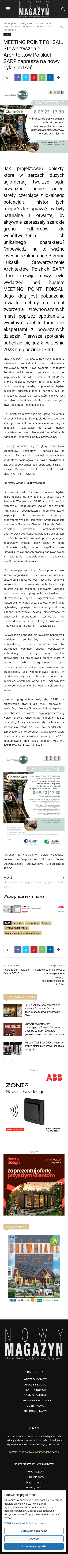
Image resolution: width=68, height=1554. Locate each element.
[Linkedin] (50, 77)
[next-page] (11, 1060)
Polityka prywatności (15, 1523)
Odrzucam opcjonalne (34, 1530)
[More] (58, 77)
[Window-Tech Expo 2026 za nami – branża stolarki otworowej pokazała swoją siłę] (12, 1048)
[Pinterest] (34, 77)
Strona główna (10, 23)
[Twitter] (25, 77)
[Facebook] (17, 77)
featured (46, 923)
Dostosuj (34, 1538)
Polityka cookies (37, 1523)
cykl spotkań (32, 923)
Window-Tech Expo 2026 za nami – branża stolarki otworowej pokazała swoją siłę (44, 1046)
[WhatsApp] (42, 77)
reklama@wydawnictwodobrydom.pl (39, 1452)
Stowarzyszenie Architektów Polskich (22, 933)
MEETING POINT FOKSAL (16, 928)
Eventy (23, 23)
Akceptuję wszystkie (34, 1546)
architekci (18, 923)
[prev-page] (5, 1060)
